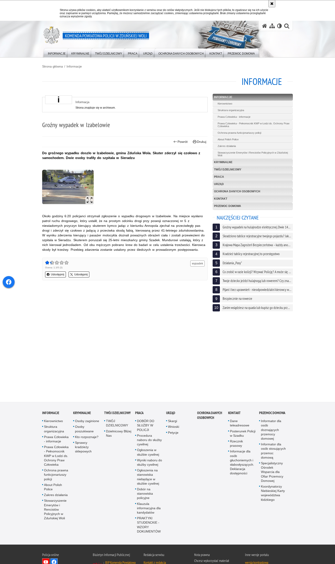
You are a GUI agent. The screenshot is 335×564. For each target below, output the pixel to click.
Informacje (74, 66)
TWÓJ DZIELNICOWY (227, 169)
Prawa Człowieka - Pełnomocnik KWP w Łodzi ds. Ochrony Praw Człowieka (253, 125)
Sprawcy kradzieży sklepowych (83, 448)
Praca (219, 176)
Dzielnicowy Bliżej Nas (118, 434)
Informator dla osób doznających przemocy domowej (271, 430)
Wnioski (173, 427)
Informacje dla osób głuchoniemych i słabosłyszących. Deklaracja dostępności (242, 463)
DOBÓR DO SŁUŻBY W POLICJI (145, 426)
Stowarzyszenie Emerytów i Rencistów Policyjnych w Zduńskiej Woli (253, 154)
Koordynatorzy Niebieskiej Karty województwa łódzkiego (273, 494)
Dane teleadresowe (239, 424)
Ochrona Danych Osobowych (237, 191)
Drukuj (201, 142)
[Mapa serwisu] (272, 26)
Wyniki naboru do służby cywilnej (149, 463)
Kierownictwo (225, 103)
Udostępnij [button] (57, 274)
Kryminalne (223, 162)
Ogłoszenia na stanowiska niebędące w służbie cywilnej (148, 477)
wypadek (197, 263)
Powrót (183, 142)
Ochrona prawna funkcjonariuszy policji (239, 132)
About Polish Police (228, 139)
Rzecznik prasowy (236, 444)
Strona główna (52, 66)
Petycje (173, 433)
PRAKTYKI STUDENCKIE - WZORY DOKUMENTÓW (149, 525)
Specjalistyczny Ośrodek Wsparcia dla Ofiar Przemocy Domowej (272, 472)
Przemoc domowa (227, 206)
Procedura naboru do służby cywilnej (149, 441)
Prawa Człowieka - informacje (234, 116)
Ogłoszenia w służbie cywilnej (148, 453)
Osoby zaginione (87, 422)
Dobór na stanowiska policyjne (145, 494)
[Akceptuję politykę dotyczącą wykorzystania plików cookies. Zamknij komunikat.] (271, 3)
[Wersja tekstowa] (279, 26)
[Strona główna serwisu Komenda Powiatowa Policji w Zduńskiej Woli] (264, 26)
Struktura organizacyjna (231, 110)
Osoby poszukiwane (84, 430)
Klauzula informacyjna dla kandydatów (149, 509)
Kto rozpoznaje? (86, 438)
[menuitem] (56, 52)
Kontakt (220, 198)
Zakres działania (227, 146)
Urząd (219, 184)
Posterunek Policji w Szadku (242, 434)
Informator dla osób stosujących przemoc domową (273, 451)
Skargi (172, 422)
